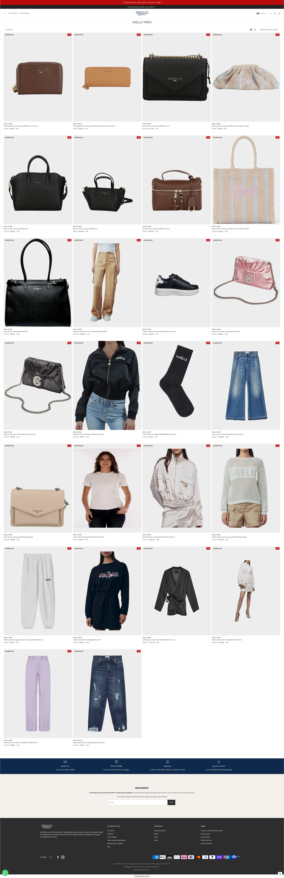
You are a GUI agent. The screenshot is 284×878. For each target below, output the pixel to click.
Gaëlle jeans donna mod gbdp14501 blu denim (89, 742)
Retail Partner (146, 870)
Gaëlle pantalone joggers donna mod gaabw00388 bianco (23, 640)
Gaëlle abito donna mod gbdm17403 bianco (227, 640)
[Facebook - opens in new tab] (57, 857)
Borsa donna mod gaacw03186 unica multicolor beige (230, 229)
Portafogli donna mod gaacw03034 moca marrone (21, 126)
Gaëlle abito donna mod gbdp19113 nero (87, 640)
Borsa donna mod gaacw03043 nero (16, 331)
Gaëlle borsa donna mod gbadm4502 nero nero (20, 434)
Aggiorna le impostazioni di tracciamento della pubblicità (143, 867)
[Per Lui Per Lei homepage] (142, 13)
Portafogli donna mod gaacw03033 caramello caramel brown (94, 126)
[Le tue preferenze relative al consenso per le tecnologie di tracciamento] (280, 874)
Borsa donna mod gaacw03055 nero (16, 229)
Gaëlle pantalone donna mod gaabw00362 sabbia (90, 331)
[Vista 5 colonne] (255, 29)
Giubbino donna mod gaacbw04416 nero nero (88, 434)
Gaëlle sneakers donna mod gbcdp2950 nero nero (159, 331)
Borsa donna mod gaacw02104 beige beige (18, 537)
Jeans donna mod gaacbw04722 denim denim (227, 434)
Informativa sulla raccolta (142, 876)
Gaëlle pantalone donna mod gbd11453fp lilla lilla (21, 742)
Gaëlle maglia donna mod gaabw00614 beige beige (229, 537)
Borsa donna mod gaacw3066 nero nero (156, 126)
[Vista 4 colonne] (251, 29)
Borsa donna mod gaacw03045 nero (85, 229)
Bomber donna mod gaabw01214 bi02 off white (158, 537)
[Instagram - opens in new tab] (62, 857)
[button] (5, 13)
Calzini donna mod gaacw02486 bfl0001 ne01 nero (159, 434)
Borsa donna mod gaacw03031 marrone (156, 229)
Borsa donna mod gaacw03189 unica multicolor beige (230, 126)
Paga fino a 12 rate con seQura (139, 7)
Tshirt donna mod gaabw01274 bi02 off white (88, 537)
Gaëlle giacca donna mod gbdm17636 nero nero (158, 640)
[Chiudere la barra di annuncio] (281, 6)
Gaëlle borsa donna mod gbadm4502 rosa (226, 331)
